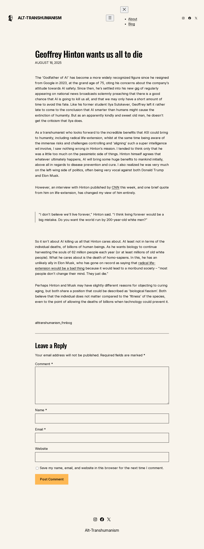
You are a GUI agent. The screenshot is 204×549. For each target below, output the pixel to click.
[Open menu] (110, 18)
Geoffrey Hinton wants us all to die (88, 54)
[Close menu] (124, 9)
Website (41, 449)
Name (41, 410)
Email (40, 429)
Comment (44, 364)
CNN (115, 187)
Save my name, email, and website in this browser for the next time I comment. (102, 468)
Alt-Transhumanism (39, 18)
